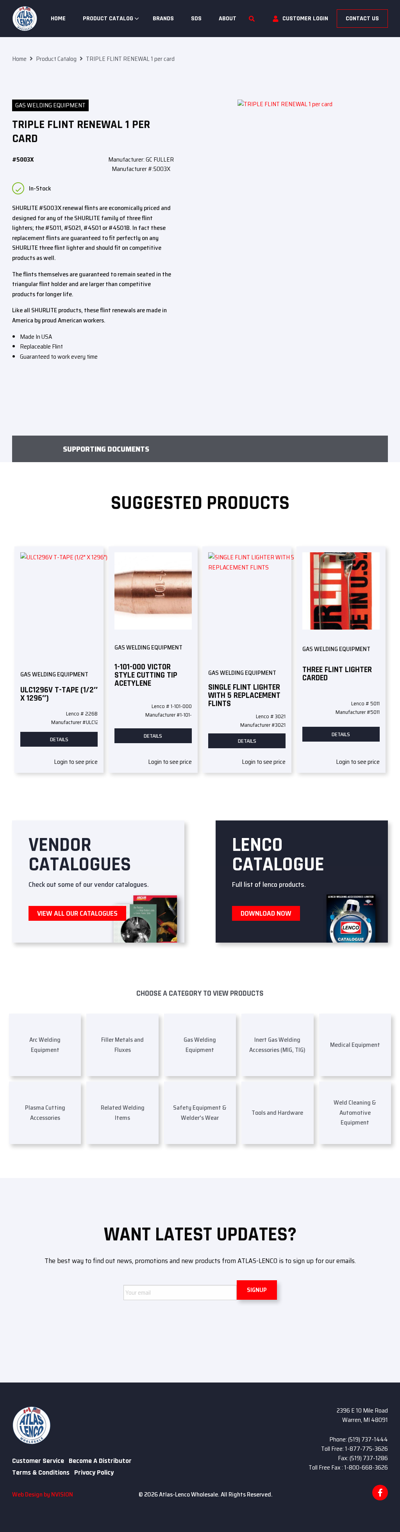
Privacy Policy (94, 1472)
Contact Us (362, 18)
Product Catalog (108, 18)
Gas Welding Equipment (50, 105)
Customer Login (305, 18)
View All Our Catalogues (77, 913)
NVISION (62, 1494)
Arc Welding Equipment (45, 1045)
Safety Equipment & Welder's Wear (200, 1113)
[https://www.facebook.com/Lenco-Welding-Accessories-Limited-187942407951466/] (380, 1492)
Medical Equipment (355, 1045)
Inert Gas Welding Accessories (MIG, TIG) (277, 1045)
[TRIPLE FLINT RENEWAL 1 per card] (313, 221)
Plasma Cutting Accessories (45, 1113)
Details (59, 739)
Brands (163, 18)
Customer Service (38, 1460)
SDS (196, 18)
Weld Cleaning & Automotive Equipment (355, 1112)
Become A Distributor (100, 1460)
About (227, 18)
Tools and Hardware (277, 1112)
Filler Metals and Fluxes (122, 1045)
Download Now (266, 913)
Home (58, 18)
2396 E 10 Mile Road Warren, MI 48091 (362, 1415)
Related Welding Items (123, 1113)
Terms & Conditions (41, 1472)
